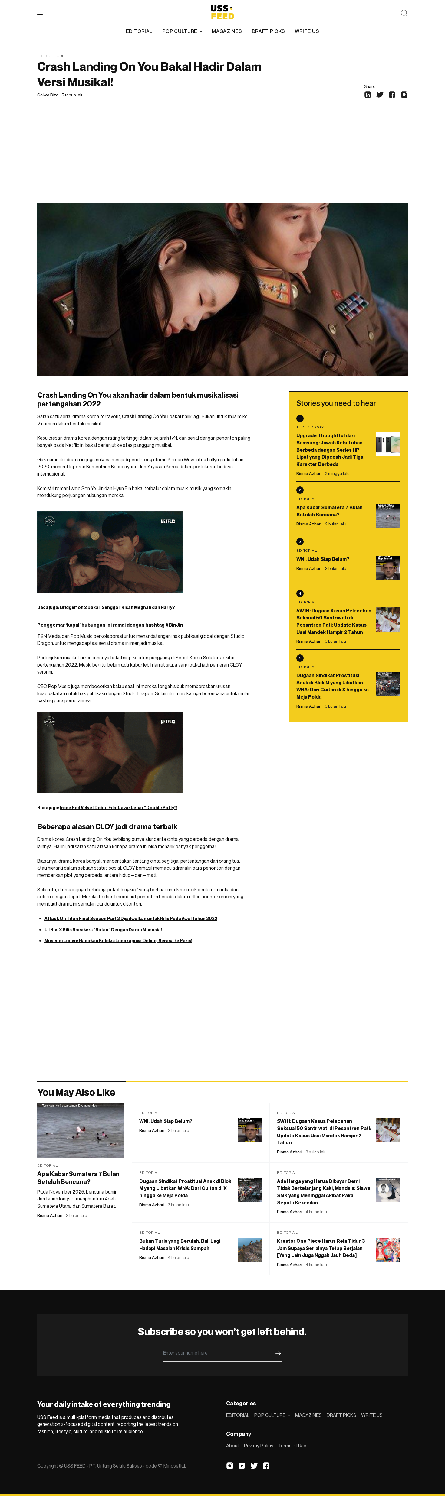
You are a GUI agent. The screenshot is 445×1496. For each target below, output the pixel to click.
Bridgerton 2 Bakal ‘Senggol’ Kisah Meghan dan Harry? (117, 607)
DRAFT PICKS (268, 31)
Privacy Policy (258, 1446)
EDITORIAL (139, 31)
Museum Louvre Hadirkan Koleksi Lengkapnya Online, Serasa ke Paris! (118, 940)
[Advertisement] (222, 158)
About (232, 1446)
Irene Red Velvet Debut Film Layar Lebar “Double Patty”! (118, 807)
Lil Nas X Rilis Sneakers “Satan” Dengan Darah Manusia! (103, 929)
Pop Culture (51, 55)
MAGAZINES (227, 31)
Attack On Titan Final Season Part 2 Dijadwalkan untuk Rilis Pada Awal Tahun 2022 (130, 918)
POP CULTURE (179, 31)
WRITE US (307, 31)
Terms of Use (292, 1446)
